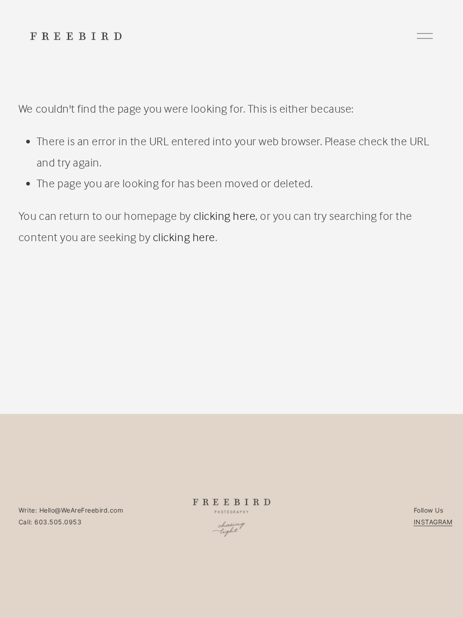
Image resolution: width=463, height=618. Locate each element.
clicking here (225, 216)
